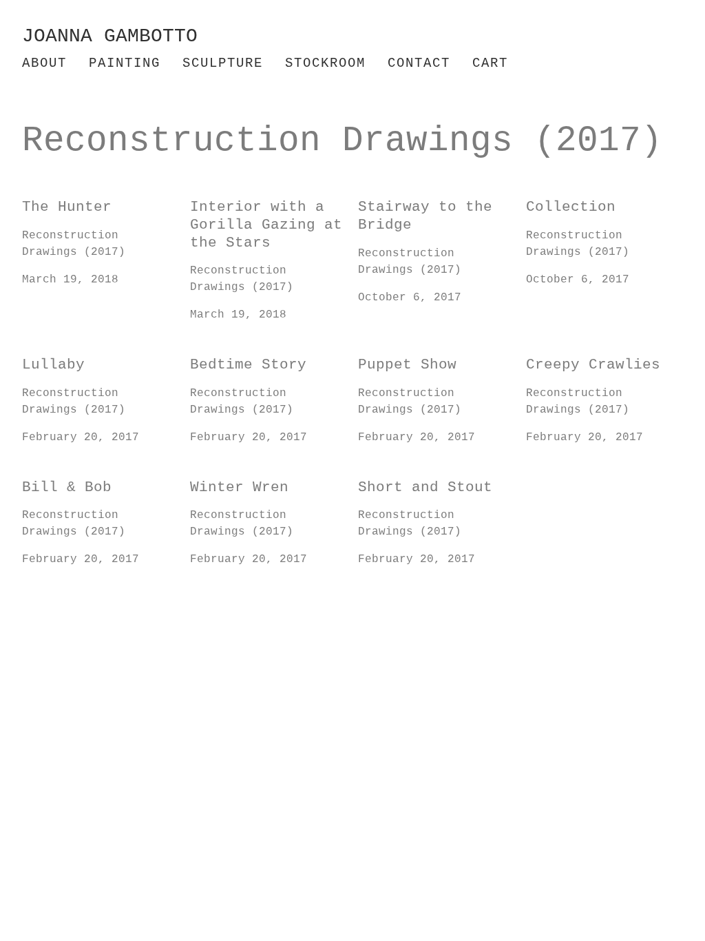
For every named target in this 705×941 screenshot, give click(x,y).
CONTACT (419, 63)
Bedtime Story (235, 353)
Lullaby (46, 353)
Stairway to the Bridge (433, 195)
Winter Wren (228, 476)
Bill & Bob (56, 476)
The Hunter (56, 195)
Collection (560, 195)
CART (490, 63)
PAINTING (124, 63)
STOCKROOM (325, 63)
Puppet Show (396, 353)
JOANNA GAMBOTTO (110, 36)
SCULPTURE (222, 63)
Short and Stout (409, 476)
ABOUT (44, 63)
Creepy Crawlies (577, 353)
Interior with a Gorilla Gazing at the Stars (262, 212)
